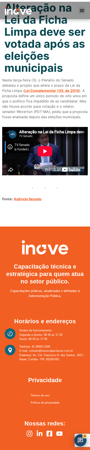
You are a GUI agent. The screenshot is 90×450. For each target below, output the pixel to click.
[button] (81, 10)
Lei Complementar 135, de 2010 (51, 90)
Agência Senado (28, 199)
